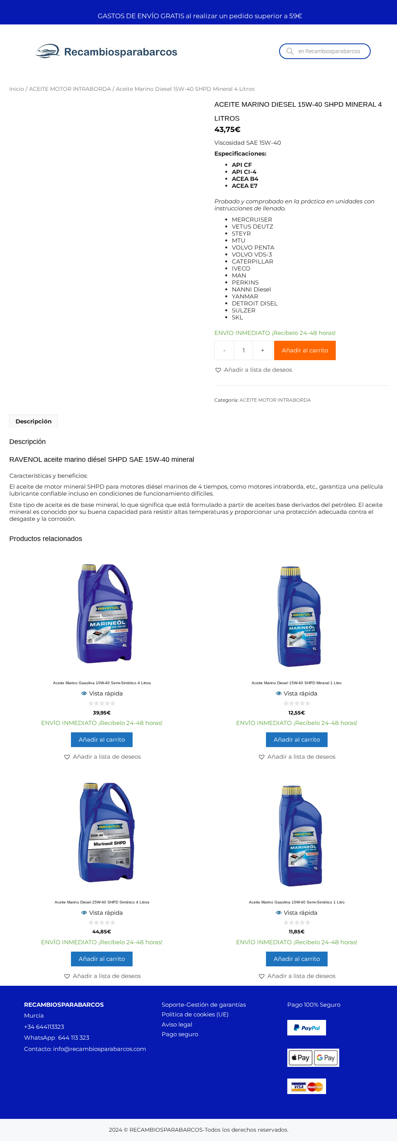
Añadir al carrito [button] (102, 739)
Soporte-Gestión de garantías (204, 1004)
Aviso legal (177, 1024)
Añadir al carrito (305, 350)
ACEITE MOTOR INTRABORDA (70, 89)
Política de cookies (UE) (195, 1014)
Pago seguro (180, 1034)
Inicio (16, 89)
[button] (253, 370)
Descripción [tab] (34, 421)
